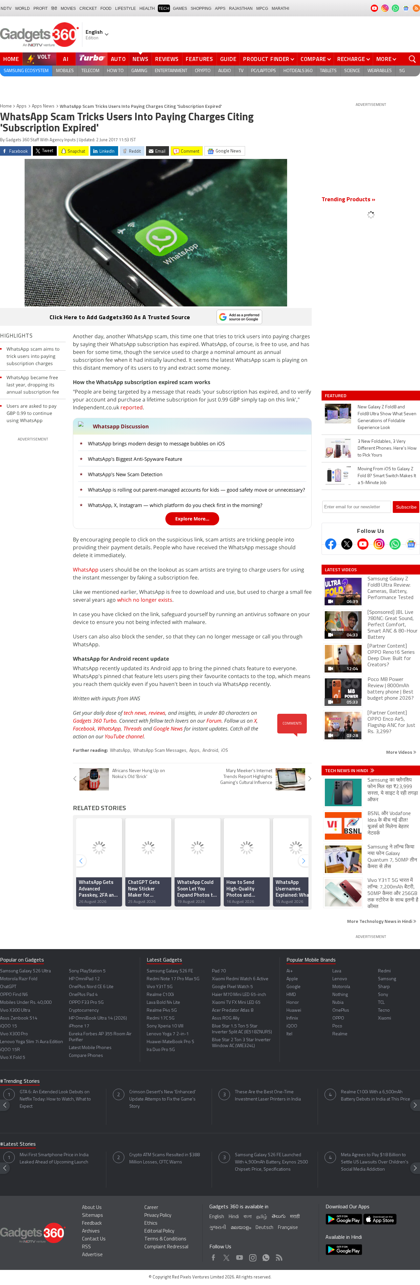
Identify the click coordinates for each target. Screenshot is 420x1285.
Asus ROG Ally (226, 1018)
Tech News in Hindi (347, 770)
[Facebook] (330, 544)
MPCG (262, 8)
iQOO (291, 1026)
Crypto (203, 70)
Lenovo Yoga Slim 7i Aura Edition (31, 1042)
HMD (291, 994)
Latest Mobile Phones (90, 1047)
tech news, (136, 712)
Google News (168, 728)
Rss (278, 1256)
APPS (220, 8)
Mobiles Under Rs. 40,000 (26, 1002)
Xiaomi (384, 1018)
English (216, 1217)
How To (115, 70)
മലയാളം (241, 1227)
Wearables (380, 70)
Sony (383, 994)
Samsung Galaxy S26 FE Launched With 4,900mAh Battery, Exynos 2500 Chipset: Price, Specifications (271, 1162)
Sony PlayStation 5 (87, 971)
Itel (289, 1034)
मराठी (295, 1217)
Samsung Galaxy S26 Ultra (25, 971)
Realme (339, 1034)
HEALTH (147, 8)
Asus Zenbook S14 (18, 1018)
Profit (40, 8)
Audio (224, 70)
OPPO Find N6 (14, 994)
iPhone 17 (79, 1026)
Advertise (92, 1255)
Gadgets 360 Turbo (94, 720)
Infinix (292, 1018)
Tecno (384, 1010)
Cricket (88, 8)
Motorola (341, 986)
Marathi (280, 8)
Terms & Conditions (165, 1239)
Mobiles (65, 70)
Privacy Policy (157, 1215)
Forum (213, 720)
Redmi (384, 971)
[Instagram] (379, 544)
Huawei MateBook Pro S (170, 1042)
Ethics (151, 1223)
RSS (86, 1247)
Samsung (387, 979)
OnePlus (340, 1010)
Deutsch (264, 1227)
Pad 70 (219, 971)
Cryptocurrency (84, 1010)
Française (288, 1227)
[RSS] (416, 8)
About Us (92, 1207)
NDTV (6, 8)
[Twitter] (346, 544)
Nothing (340, 994)
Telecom (90, 70)
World (22, 8)
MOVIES (68, 8)
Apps (21, 106)
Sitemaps (92, 1215)
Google (293, 986)
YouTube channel (124, 736)
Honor (292, 1002)
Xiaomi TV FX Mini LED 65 (236, 1002)
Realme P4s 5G (162, 1010)
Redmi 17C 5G (161, 1018)
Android (210, 750)
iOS (224, 750)
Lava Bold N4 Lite (163, 1002)
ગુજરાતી (217, 1227)
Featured (336, 395)
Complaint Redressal (166, 1247)
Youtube (240, 1256)
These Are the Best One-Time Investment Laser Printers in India (268, 1096)
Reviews (167, 59)
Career (151, 1207)
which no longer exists (144, 599)
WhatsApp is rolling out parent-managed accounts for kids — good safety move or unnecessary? (196, 489)
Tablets (328, 70)
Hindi (234, 1217)
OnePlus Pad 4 (83, 994)
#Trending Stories (20, 1081)
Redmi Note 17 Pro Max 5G (173, 979)
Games (180, 8)
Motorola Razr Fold (18, 979)
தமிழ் (261, 1217)
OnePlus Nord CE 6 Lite (91, 986)
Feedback (92, 1223)
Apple (292, 979)
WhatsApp (85, 569)
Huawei (293, 1010)
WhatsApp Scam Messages (159, 750)
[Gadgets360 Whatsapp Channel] (395, 544)
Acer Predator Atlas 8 (232, 1010)
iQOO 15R (10, 1049)
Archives (91, 1231)
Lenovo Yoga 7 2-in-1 (168, 1034)
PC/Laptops (263, 70)
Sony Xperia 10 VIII (165, 1026)
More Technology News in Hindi (380, 921)
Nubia (338, 1002)
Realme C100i (160, 994)
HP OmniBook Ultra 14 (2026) (98, 1018)
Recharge (351, 59)
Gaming (139, 70)
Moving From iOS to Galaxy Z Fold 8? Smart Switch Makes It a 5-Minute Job (387, 476)
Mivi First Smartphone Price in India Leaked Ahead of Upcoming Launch (54, 1159)
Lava (336, 971)
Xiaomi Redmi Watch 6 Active (240, 979)
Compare (313, 59)
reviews (157, 712)
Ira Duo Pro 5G (161, 1049)
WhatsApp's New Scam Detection (125, 474)
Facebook (84, 728)
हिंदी (54, 8)
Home (11, 59)
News (140, 59)
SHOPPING (201, 8)
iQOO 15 (8, 1026)
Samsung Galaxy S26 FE (170, 971)
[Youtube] (362, 544)
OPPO (338, 1018)
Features (199, 59)
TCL (381, 1002)
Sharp (384, 986)
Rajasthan (241, 8)
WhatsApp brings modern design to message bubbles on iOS (156, 443)
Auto (118, 59)
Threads (132, 728)
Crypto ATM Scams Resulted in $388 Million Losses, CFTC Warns (164, 1159)
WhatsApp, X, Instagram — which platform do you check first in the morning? (175, 505)
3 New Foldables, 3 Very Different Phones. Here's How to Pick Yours (387, 448)
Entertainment (171, 70)
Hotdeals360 (298, 70)
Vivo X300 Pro (14, 1034)
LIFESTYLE (125, 8)
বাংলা (247, 1217)
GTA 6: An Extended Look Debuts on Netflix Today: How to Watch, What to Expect (55, 1099)
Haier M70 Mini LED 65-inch (239, 994)
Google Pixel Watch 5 (232, 986)
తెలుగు (278, 1216)
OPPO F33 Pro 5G (86, 1002)
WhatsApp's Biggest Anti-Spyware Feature (135, 459)
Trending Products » (348, 200)
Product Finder (266, 59)
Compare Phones (86, 1055)
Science (352, 70)
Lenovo (339, 979)
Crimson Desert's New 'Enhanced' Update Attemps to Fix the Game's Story (162, 1099)
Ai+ (289, 971)
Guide (228, 59)
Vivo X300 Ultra (15, 1010)
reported (131, 407)
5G (402, 70)
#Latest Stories (18, 1144)
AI (66, 59)
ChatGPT (8, 986)
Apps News (43, 106)
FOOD (106, 8)
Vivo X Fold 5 (12, 1057)
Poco (337, 1026)
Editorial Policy (159, 1231)
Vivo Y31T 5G (160, 986)
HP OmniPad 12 (84, 979)
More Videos (399, 752)
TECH (163, 8)
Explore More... (192, 519)
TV (241, 70)
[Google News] (411, 544)
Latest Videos (341, 569)
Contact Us (94, 1239)
